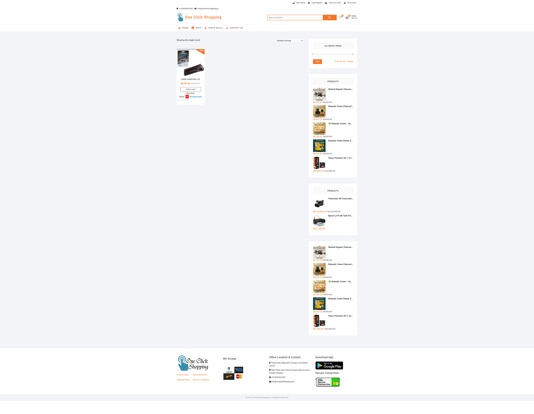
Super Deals (215, 28)
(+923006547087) (186, 9)
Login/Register (317, 3)
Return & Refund (200, 375)
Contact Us (236, 28)
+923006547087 (278, 377)
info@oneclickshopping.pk (207, 9)
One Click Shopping (203, 17)
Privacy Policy (183, 375)
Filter (317, 61)
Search (330, 17)
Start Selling (300, 3)
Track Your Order (335, 3)
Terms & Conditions (201, 380)
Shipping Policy (183, 380)
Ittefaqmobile (195, 96)
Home (185, 28)
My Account (351, 3)
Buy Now (190, 93)
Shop (199, 28)
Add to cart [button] (190, 89)
